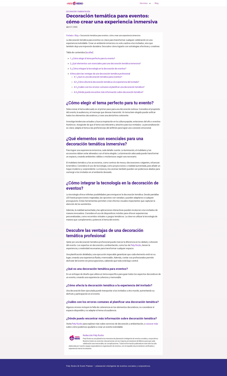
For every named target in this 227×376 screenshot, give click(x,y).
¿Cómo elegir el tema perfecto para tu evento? (92, 58)
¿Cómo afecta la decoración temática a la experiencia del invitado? (106, 82)
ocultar (89, 52)
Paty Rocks (136, 245)
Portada (69, 35)
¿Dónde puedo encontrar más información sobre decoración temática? (108, 92)
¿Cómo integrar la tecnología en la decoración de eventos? (98, 68)
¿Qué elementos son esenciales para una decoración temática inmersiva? (105, 63)
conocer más (152, 323)
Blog (156, 3)
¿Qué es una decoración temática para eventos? (98, 77)
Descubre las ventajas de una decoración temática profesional (100, 73)
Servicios (144, 3)
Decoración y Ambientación (78, 12)
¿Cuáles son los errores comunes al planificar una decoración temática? (109, 87)
